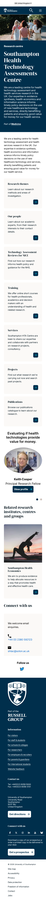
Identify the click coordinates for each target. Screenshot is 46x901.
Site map (12, 869)
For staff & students (16, 740)
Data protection (15, 882)
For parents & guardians (18, 759)
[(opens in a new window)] (10, 832)
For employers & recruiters (20, 754)
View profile (21, 489)
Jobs (10, 895)
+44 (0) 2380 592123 (20, 639)
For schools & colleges (18, 745)
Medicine (16, 124)
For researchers (15, 750)
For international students (19, 764)
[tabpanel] (23, 462)
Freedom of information (18, 886)
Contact (11, 891)
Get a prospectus (19, 852)
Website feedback (16, 769)
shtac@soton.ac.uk (18, 651)
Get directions (17, 814)
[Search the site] (31, 10)
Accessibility (13, 873)
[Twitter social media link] (23, 669)
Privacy (11, 878)
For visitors (13, 735)
